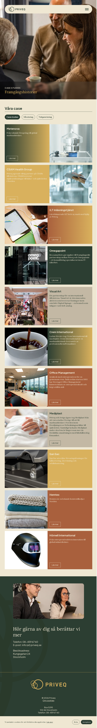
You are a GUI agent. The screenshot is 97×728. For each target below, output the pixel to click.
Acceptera (87, 722)
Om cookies (48, 700)
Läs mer (50, 722)
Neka (76, 722)
